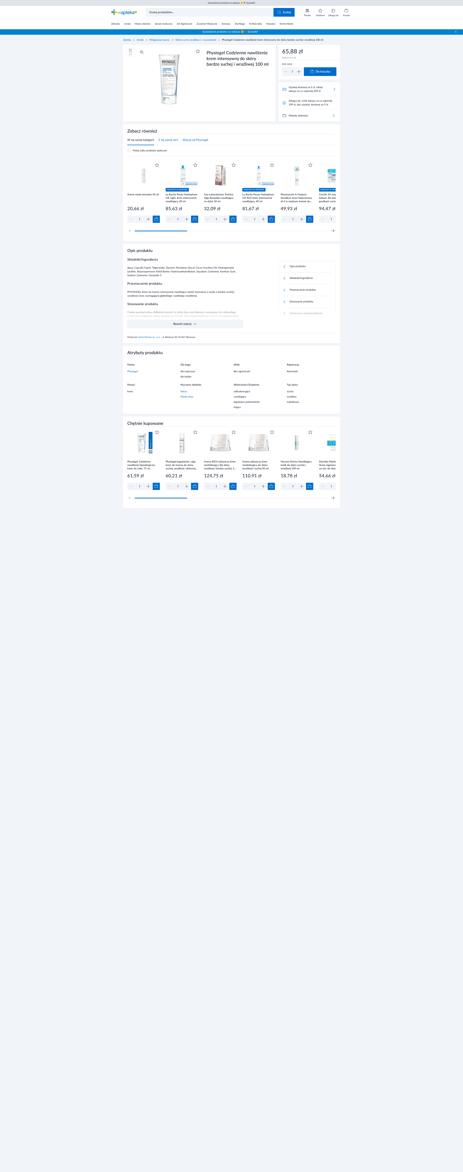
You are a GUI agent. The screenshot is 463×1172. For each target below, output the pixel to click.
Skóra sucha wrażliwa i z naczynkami (195, 40)
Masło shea (186, 397)
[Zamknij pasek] (455, 31)
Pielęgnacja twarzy (159, 40)
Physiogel (132, 371)
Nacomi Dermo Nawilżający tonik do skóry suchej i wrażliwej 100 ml (296, 465)
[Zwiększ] (298, 71)
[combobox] (210, 12)
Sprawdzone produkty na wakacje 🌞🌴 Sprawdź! (231, 3)
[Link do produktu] (143, 192)
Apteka (127, 40)
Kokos (183, 391)
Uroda (140, 40)
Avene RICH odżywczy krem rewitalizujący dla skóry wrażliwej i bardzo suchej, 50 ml (220, 465)
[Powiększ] (142, 52)
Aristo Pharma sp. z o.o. (149, 337)
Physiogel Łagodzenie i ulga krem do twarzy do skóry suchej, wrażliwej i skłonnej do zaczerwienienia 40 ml (181, 465)
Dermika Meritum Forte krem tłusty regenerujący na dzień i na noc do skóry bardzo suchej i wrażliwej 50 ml (335, 465)
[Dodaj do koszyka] (156, 219)
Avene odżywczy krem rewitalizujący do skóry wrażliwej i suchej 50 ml (255, 465)
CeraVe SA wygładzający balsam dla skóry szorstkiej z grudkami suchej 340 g (334, 198)
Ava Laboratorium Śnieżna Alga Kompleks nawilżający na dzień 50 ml (218, 198)
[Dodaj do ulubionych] (198, 51)
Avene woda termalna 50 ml (143, 194)
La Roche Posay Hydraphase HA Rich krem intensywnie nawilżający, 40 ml (258, 198)
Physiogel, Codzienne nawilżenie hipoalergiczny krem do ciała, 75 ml (141, 465)
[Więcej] (333, 115)
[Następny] (333, 231)
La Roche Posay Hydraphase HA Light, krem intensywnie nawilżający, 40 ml (181, 198)
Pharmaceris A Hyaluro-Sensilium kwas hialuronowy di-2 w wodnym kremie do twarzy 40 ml (296, 198)
